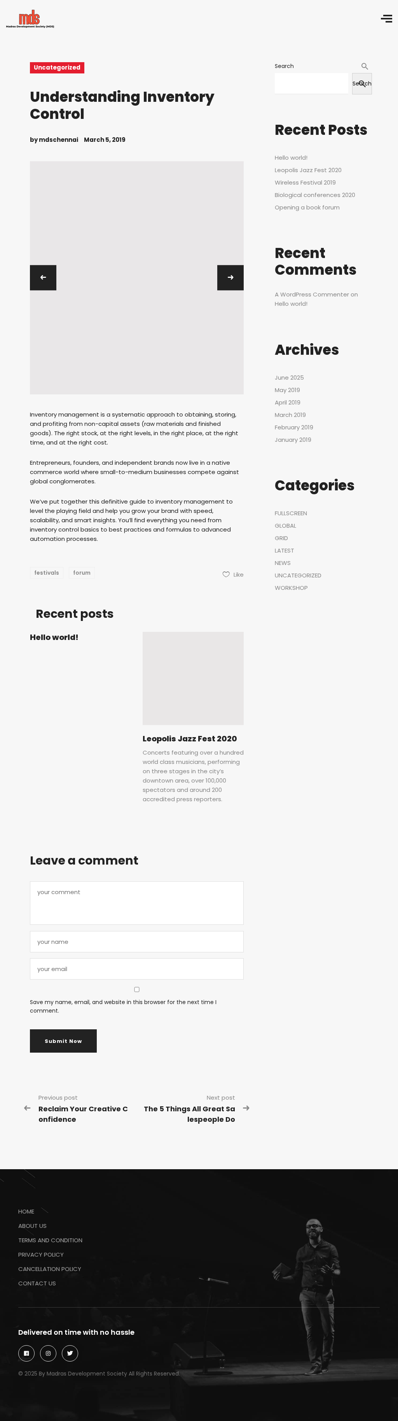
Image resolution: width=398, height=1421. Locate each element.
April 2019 (287, 402)
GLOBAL (285, 525)
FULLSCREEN (291, 513)
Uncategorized (57, 67)
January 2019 (293, 440)
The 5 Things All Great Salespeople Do (189, 1114)
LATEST (284, 550)
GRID (281, 538)
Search (284, 66)
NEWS (283, 563)
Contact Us (37, 1283)
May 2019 (287, 390)
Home (26, 1211)
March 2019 (290, 415)
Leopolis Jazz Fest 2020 (190, 738)
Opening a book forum (307, 207)
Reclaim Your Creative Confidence (83, 1114)
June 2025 (289, 377)
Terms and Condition (50, 1240)
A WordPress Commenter (312, 294)
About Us (32, 1226)
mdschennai (58, 140)
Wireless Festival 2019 (305, 182)
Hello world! (54, 637)
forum (82, 573)
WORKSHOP (291, 588)
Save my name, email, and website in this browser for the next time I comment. (123, 1006)
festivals (46, 573)
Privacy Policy (41, 1254)
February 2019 (294, 427)
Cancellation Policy (49, 1269)
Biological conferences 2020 (315, 195)
